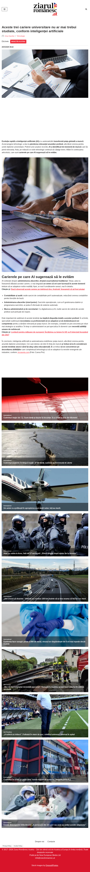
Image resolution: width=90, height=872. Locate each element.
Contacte (51, 842)
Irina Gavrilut (9, 36)
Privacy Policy (7, 846)
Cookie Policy (18, 846)
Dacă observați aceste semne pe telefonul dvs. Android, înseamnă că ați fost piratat (48, 289)
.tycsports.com (23, 352)
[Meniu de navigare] (4, 9)
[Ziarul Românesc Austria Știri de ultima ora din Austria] (45, 9)
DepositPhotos (52, 865)
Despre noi (39, 842)
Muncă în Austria (18, 41)
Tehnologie (21, 36)
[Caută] (86, 9)
